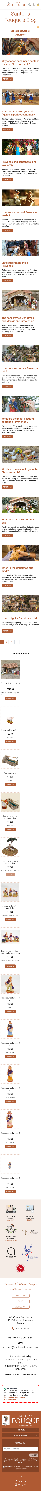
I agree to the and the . (21, 1467)
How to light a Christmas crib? (19, 618)
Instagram (22, 1485)
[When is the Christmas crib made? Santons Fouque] (20, 553)
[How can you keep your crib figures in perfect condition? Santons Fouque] (20, 97)
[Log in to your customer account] (34, 4)
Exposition (20, 1296)
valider (34, 1455)
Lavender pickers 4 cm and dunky (10, 907)
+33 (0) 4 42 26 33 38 (20, 1337)
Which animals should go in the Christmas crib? (20, 471)
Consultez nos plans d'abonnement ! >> (14, 1398)
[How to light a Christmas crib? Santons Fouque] (20, 603)
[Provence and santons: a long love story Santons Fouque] (20, 147)
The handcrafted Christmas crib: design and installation (18, 319)
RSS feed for (38, 27)
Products (20, 1430)
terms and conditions (24, 1466)
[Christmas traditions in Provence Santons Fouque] (20, 248)
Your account (20, 1435)
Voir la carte (22, 1328)
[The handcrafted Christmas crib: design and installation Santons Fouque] (20, 300)
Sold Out (10, 874)
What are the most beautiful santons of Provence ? (18, 420)
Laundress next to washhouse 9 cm (10, 817)
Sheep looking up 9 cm (10, 730)
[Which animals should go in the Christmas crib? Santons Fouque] (20, 454)
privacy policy (21, 1468)
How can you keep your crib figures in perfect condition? (18, 113)
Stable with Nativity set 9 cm (10, 684)
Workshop (20, 1307)
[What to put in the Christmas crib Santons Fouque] (20, 505)
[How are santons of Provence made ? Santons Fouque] (20, 197)
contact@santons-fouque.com (20, 1347)
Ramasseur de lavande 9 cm (10, 999)
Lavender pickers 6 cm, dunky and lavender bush (10, 952)
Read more (7, 79)
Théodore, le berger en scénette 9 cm (10, 862)
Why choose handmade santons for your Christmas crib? (20, 63)
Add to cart (10, 698)
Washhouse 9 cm (10, 773)
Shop (20, 1301)
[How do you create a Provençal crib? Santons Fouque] (20, 353)
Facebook (22, 1481)
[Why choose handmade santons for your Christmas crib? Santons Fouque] (20, 46)
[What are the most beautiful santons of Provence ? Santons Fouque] (20, 404)
